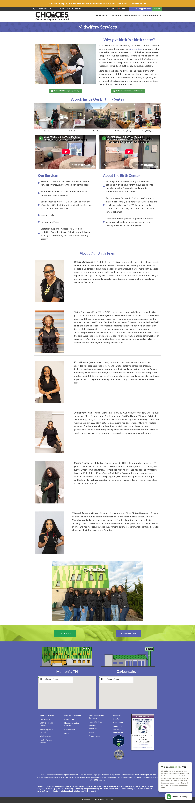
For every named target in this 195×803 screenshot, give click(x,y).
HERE (143, 3)
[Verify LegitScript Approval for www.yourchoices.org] (118, 746)
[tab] (97, 788)
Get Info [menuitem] (115, 15)
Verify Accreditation (143, 744)
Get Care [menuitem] (100, 15)
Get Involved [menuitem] (130, 15)
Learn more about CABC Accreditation (143, 747)
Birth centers (135, 48)
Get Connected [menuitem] (150, 15)
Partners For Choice (105, 800)
